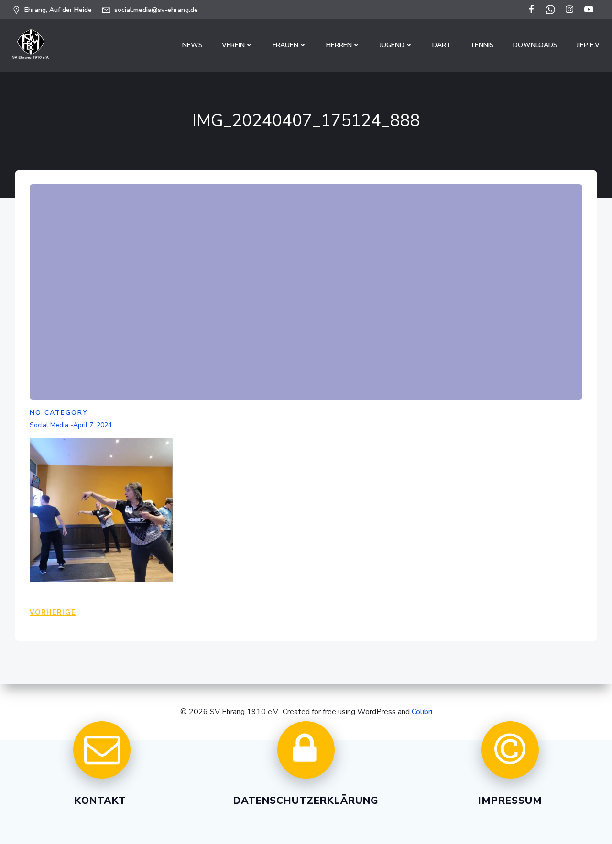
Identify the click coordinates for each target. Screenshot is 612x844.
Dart (441, 45)
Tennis (482, 45)
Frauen (285, 45)
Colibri (422, 711)
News (192, 45)
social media (49, 425)
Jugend (392, 45)
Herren (339, 45)
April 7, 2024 (92, 425)
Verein (233, 45)
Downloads (535, 45)
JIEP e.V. (589, 45)
